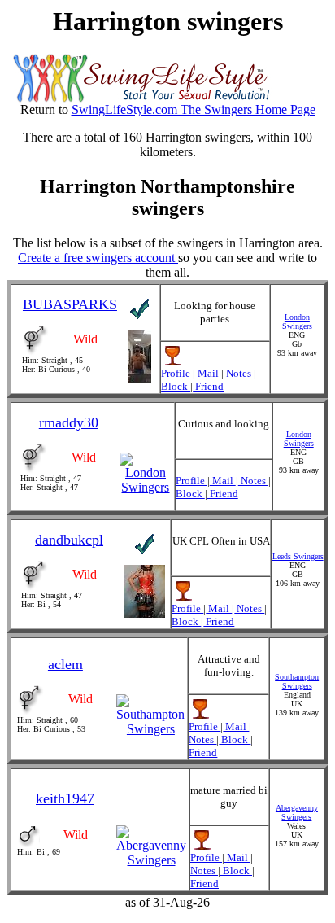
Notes (239, 373)
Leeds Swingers (298, 556)
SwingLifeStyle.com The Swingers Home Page (193, 109)
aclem (65, 664)
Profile (177, 373)
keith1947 (65, 798)
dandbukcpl (69, 539)
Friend (208, 386)
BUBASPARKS (70, 304)
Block (175, 386)
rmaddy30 (68, 422)
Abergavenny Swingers (297, 812)
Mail (208, 373)
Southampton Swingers (297, 681)
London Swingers (297, 321)
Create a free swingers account (98, 258)
